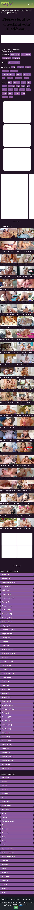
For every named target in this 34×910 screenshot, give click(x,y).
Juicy (10, 93)
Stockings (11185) (7, 661)
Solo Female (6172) (8, 673)
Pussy (4, 86)
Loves (4, 90)
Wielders (5, 872)
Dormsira (5, 829)
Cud (11, 97)
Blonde (28, 67)
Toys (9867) (6, 681)
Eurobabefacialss (7, 849)
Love (23, 93)
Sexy (23, 86)
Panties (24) (6, 737)
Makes (22, 90)
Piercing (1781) (6, 768)
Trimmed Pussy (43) (8, 630)
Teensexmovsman (8, 821)
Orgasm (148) (6, 578)
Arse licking (6, 876)
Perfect (17, 93)
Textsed (4, 845)
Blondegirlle (6, 801)
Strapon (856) (6, 622)
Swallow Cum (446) (8, 598)
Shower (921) (6, 733)
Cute (23, 82)
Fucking (11, 86)
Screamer (5, 864)
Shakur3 (4, 841)
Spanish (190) (6, 697)
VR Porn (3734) (7, 725)
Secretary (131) (7, 614)
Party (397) (5, 749)
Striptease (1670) (7, 634)
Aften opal (5, 888)
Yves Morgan (6, 58)
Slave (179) (5, 685)
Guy (16, 90)
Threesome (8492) (8, 709)
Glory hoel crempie (8, 857)
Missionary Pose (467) (9, 582)
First (9, 82)
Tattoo (26, 78)
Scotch (4, 884)
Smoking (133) (6, 717)
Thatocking (5, 833)
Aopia (4, 797)
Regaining (5, 777)
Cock (10, 90)
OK (16, 907)
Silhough (5, 880)
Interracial (18, 78)
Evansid (4, 825)
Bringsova (5, 793)
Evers (4, 813)
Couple (5, 97)
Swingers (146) (7, 606)
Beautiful (16, 82)
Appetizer (5, 861)
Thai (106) (5, 641)
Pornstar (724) (6, 741)
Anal (13, 67)
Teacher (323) (6, 638)
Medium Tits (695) (8, 760)
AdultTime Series (14, 63)
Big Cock (20, 67)
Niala (3, 837)
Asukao (4, 817)
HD (3, 78)
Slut (18, 86)
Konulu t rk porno (8, 853)
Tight (4, 93)
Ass (28, 86)
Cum (28, 90)
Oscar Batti (16, 58)
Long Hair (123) (7, 745)
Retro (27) (5, 713)
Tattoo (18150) (6, 610)
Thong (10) (5, 645)
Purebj (4, 892)
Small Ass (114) (7, 721)
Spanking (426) (7, 618)
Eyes (29, 82)
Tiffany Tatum (15, 54)
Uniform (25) (6, 689)
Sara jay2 (5, 809)
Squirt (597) (6, 602)
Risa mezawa (6, 805)
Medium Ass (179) (7, 756)
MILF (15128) (6, 590)
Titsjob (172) (6, 626)
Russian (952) (6, 729)
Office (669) (6, 574)
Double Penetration (8, 74)
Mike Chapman (26, 54)
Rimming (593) (6, 701)
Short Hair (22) (7, 669)
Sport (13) (5, 657)
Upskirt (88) (6, 693)
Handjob (10, 78)
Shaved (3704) (6, 677)
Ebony (19, 74)
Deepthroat (14, 71)
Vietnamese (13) (7, 649)
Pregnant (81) (6, 586)
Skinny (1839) (6, 665)
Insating (4, 785)
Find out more (19, 905)
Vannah (4, 781)
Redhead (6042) (7, 764)
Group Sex (27, 74)
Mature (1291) (6, 752)
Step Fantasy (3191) (8, 653)
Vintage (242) (6, 594)
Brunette (5, 71)
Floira (4, 868)
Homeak (5, 789)
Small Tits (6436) (7, 705)
